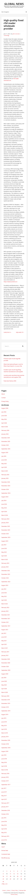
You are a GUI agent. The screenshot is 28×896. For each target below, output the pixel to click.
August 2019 (4, 714)
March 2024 (4, 515)
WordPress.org (5, 858)
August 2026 (4, 408)
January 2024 (4, 522)
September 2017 (5, 784)
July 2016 (3, 818)
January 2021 (4, 655)
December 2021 (5, 615)
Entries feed (4, 850)
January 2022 (4, 611)
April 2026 (4, 423)
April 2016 (4, 829)
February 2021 (5, 652)
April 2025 (4, 467)
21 (21, 876)
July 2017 (3, 788)
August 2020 (4, 674)
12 (14, 874)
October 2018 (5, 744)
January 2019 (4, 736)
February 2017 (5, 803)
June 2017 (4, 792)
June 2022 (4, 593)
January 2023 (4, 567)
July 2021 (3, 633)
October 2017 (5, 781)
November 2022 (5, 574)
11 (10, 874)
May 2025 (4, 463)
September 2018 (5, 747)
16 (3, 876)
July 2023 (3, 545)
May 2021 (4, 640)
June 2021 (4, 637)
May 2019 (4, 725)
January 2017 (4, 807)
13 (17, 874)
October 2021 (5, 622)
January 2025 (4, 478)
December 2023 (5, 526)
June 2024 (4, 504)
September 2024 (5, 493)
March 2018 (4, 770)
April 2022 (4, 600)
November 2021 (5, 618)
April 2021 (4, 644)
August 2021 (4, 629)
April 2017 (4, 799)
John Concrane (16, 34)
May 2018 (4, 762)
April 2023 (4, 556)
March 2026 (4, 426)
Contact (3, 397)
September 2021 (5, 626)
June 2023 (4, 548)
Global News (14, 4)
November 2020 (5, 663)
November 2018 (5, 740)
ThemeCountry (14, 894)
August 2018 (4, 751)
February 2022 (5, 607)
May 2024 (4, 508)
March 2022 (4, 604)
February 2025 (5, 474)
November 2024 (5, 486)
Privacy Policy (5, 401)
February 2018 (5, 773)
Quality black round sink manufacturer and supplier (8, 332)
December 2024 (5, 482)
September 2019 (5, 711)
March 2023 (4, 559)
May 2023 (4, 552)
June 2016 (4, 821)
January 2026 (4, 434)
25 (10, 879)
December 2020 (5, 659)
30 (3, 881)
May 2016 (4, 825)
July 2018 (3, 755)
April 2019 (4, 729)
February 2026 (5, 430)
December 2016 (5, 810)
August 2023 (4, 541)
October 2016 (5, 814)
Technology (6, 35)
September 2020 (5, 670)
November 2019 (5, 703)
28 (21, 879)
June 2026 (4, 415)
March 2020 (4, 692)
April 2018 (4, 766)
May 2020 (4, 685)
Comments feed (5, 854)
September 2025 (5, 449)
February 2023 (5, 563)
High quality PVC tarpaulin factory (20, 332)
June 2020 (4, 681)
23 (3, 879)
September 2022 (5, 581)
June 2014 (4, 840)
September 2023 (5, 537)
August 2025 (4, 452)
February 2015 (5, 836)
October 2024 (5, 489)
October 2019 (5, 707)
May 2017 (4, 795)
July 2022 (3, 589)
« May (3, 884)
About (3, 394)
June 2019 (4, 722)
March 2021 (4, 648)
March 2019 (4, 733)
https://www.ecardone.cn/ (10, 282)
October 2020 (5, 666)
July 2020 (3, 677)
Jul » (6, 884)
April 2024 (4, 511)
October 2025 (5, 445)
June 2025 (4, 460)
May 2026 (4, 419)
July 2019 (3, 718)
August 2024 (4, 497)
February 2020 (5, 696)
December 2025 (5, 438)
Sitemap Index (22, 890)
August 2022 (4, 585)
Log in (3, 847)
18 (10, 876)
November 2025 (5, 441)
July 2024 (3, 500)
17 (6, 876)
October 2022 (5, 578)
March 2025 (4, 471)
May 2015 (4, 832)
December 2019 (5, 700)
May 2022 (4, 596)
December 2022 (5, 570)
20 (17, 876)
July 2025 (3, 456)
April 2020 (4, 688)
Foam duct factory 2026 (10, 381)
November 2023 (5, 530)
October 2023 (5, 533)
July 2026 (3, 412)
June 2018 (4, 759)
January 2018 (4, 777)
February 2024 (5, 519)
